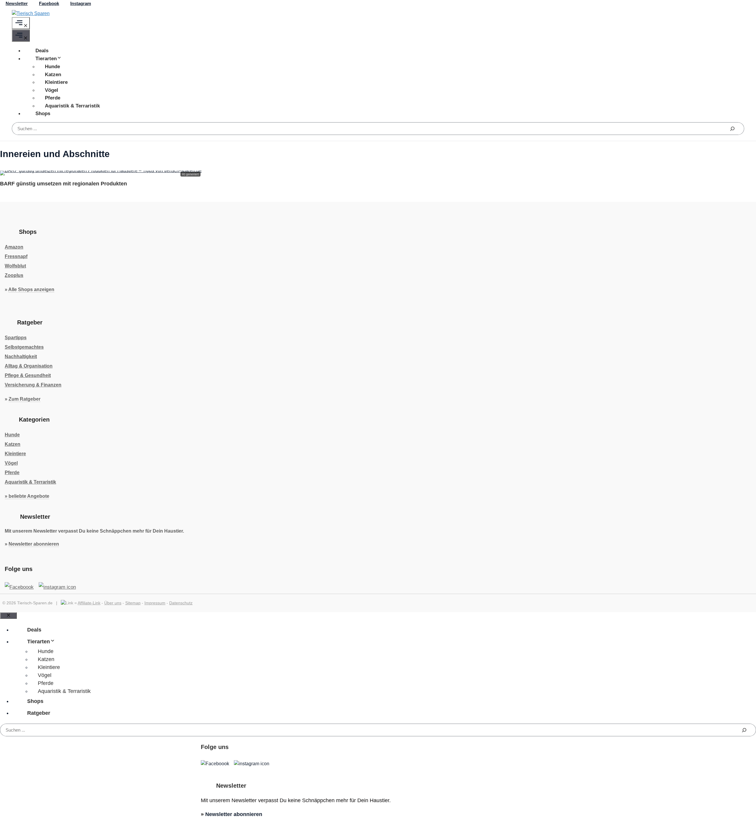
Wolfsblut (15, 265)
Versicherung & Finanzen (33, 384)
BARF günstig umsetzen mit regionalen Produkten (63, 184)
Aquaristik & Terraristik (72, 106)
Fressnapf (16, 256)
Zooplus (14, 275)
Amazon (14, 246)
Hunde (52, 66)
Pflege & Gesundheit (28, 375)
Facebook (49, 3)
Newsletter (17, 3)
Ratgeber (38, 713)
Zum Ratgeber (24, 399)
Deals (41, 50)
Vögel (51, 90)
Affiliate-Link (89, 603)
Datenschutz (181, 603)
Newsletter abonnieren (34, 543)
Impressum (154, 603)
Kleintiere (56, 82)
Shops (42, 113)
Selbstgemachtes (24, 347)
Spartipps (16, 337)
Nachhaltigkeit (21, 356)
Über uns (112, 603)
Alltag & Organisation (29, 365)
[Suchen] (732, 128)
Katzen (53, 74)
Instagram (80, 3)
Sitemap (133, 603)
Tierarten (46, 58)
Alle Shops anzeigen (31, 289)
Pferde (52, 98)
